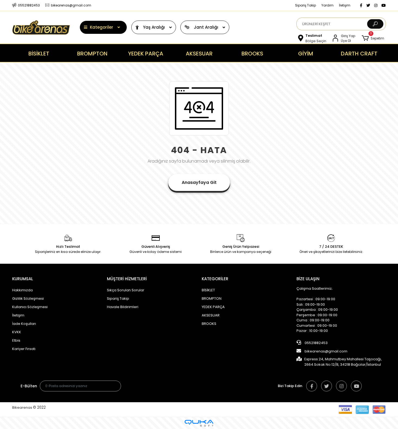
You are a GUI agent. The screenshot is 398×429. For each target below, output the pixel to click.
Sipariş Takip (305, 5)
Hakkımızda (22, 290)
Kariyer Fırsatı (23, 348)
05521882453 (316, 342)
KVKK (16, 332)
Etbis (16, 340)
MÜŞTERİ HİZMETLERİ (127, 279)
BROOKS (209, 323)
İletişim (344, 5)
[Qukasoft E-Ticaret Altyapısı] (199, 423)
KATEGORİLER (215, 279)
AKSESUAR (211, 315)
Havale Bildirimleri (122, 306)
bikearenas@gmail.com (326, 351)
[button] (373, 38)
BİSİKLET (208, 290)
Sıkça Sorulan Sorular (125, 290)
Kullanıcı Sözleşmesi (30, 306)
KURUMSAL (22, 279)
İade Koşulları (24, 323)
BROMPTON (211, 298)
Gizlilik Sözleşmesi (28, 298)
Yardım (327, 5)
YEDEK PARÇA (213, 306)
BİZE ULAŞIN (307, 279)
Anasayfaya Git (199, 182)
